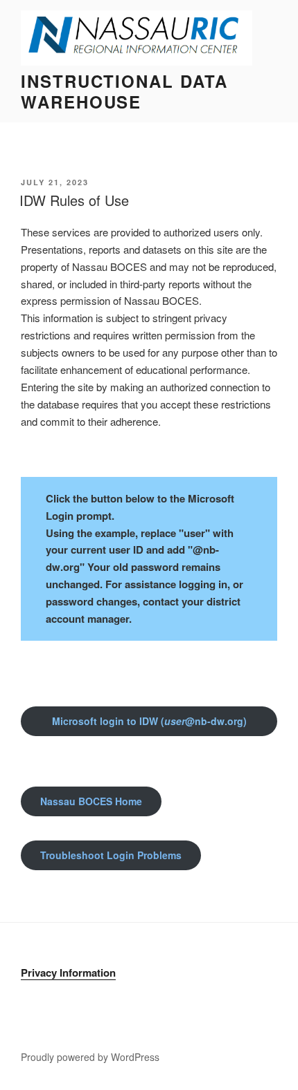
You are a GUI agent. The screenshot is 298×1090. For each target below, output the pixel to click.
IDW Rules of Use (74, 200)
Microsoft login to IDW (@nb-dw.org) (149, 721)
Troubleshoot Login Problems (111, 855)
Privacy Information (68, 972)
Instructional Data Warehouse (124, 91)
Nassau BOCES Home (91, 801)
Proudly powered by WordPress (90, 1057)
